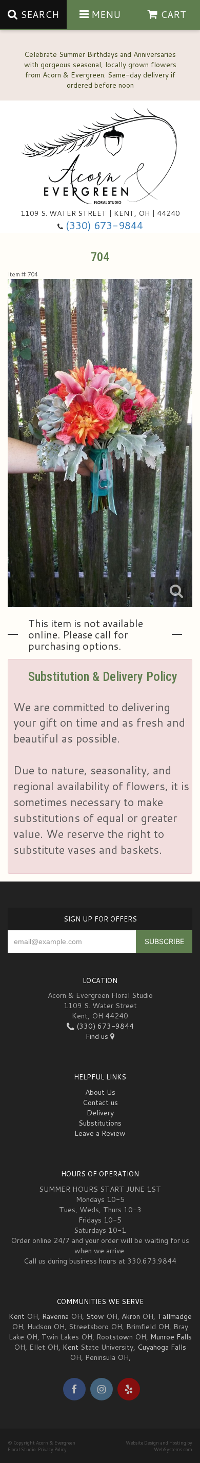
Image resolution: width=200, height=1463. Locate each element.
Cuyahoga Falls (161, 1347)
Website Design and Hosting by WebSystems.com (159, 1446)
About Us (100, 1092)
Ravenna (55, 1316)
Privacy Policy (52, 1449)
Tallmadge (174, 1316)
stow (120, 1337)
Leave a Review (100, 1133)
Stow (95, 1316)
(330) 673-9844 (104, 225)
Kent (17, 1316)
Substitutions (100, 1123)
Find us (98, 1036)
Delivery (100, 1113)
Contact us (100, 1102)
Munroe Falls (171, 1337)
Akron (131, 1316)
